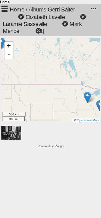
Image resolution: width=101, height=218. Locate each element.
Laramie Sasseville (25, 24)
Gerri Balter (61, 9)
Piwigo (59, 146)
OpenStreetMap (87, 120)
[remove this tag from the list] (11, 17)
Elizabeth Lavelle (45, 17)
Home (5, 2)
